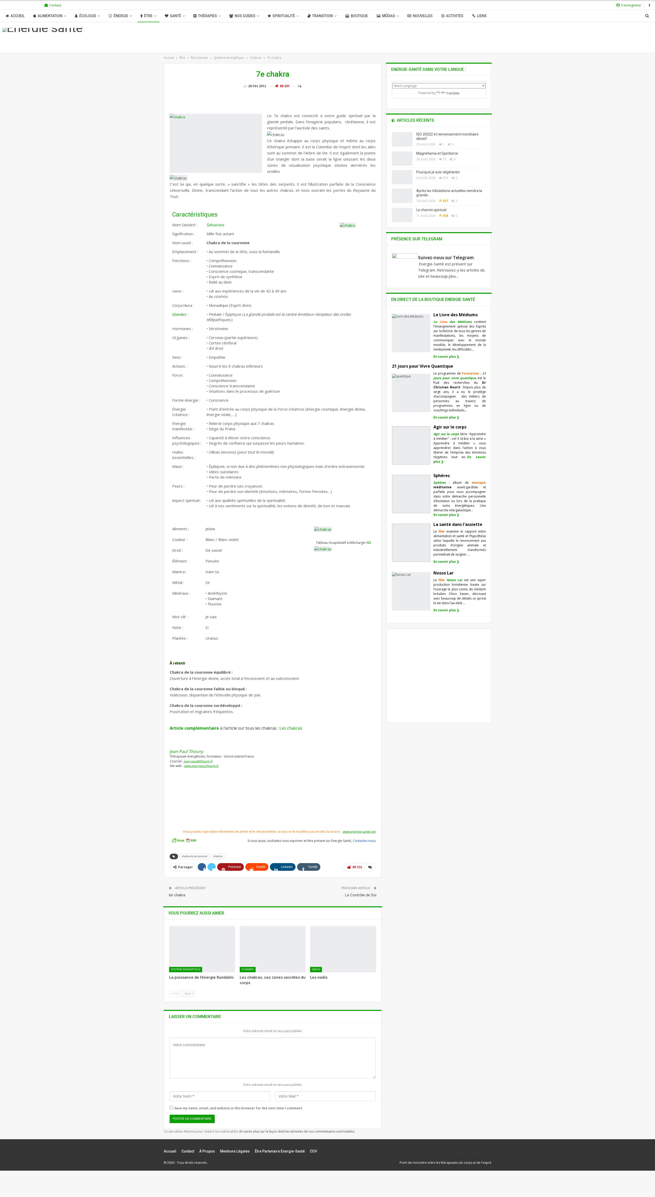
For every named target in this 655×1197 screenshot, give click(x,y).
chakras (218, 856)
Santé (175, 16)
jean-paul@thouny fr (198, 761)
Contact (55, 5)
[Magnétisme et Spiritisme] (402, 158)
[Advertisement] (273, 810)
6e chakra (177, 895)
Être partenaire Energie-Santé (280, 1151)
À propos (207, 1151)
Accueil (17, 16)
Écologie (87, 16)
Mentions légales (235, 1151)
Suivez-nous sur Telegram (446, 258)
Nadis (316, 969)
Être (148, 16)
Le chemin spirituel (431, 210)
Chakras (248, 969)
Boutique (359, 16)
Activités (454, 16)
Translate (453, 93)
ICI (369, 542)
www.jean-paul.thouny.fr (201, 766)
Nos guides (245, 16)
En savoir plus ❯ (446, 356)
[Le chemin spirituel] (402, 215)
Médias (388, 16)
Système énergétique (185, 969)
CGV (313, 1151)
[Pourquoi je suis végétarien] (402, 177)
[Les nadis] (343, 949)
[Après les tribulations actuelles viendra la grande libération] (402, 196)
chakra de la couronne (194, 856)
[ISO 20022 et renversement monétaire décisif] (402, 139)
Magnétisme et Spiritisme (437, 153)
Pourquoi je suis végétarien (438, 172)
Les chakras (290, 728)
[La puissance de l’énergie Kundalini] (202, 949)
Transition (322, 16)
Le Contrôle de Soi (360, 895)
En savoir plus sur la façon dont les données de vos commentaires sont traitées (296, 1131)
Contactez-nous (364, 841)
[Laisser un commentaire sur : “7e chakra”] (297, 86)
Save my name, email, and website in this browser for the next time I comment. (238, 1108)
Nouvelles (423, 16)
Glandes (179, 314)
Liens (482, 16)
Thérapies (207, 16)
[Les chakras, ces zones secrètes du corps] (273, 949)
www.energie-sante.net (359, 831)
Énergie (121, 16)
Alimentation (50, 16)
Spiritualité (283, 16)
